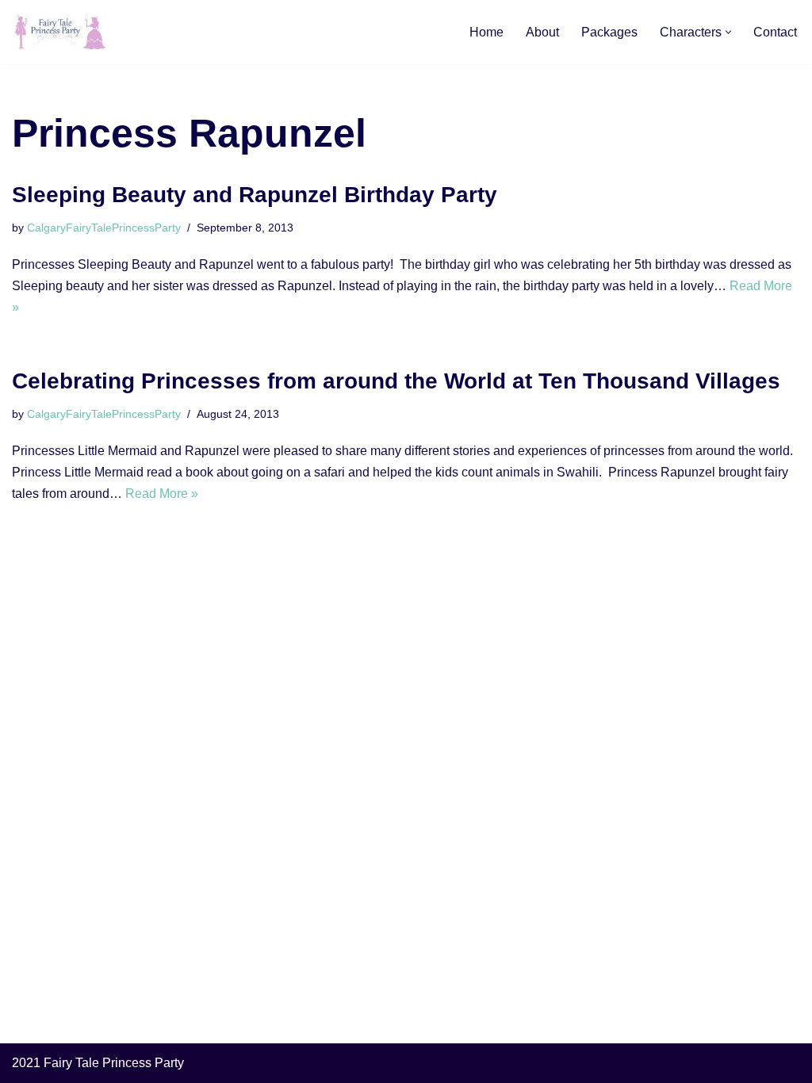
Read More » (161, 493)
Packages (609, 32)
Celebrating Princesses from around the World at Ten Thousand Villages (396, 381)
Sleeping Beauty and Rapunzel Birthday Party (254, 194)
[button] (728, 32)
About (542, 32)
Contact (775, 32)
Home (486, 32)
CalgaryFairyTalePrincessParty (104, 227)
